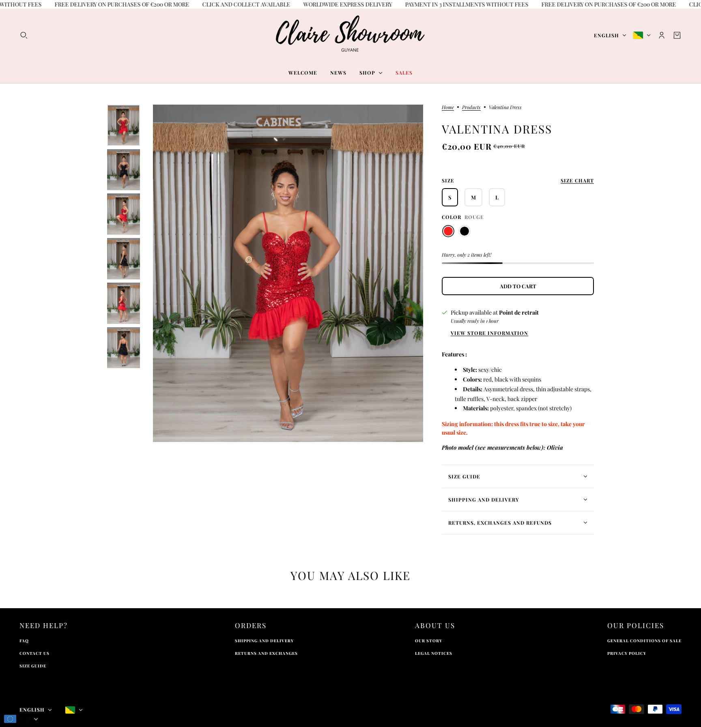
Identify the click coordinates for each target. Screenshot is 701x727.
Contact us (34, 653)
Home (448, 107)
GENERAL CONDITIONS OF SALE (644, 640)
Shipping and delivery (264, 640)
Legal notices (433, 653)
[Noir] (464, 231)
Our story (428, 640)
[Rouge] (448, 231)
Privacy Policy (626, 653)
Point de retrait (519, 312)
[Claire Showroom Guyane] (350, 35)
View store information (489, 332)
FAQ (24, 640)
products (471, 107)
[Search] (23, 35)
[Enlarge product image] (288, 273)
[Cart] (677, 35)
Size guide (32, 666)
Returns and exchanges (266, 653)
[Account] (661, 35)
